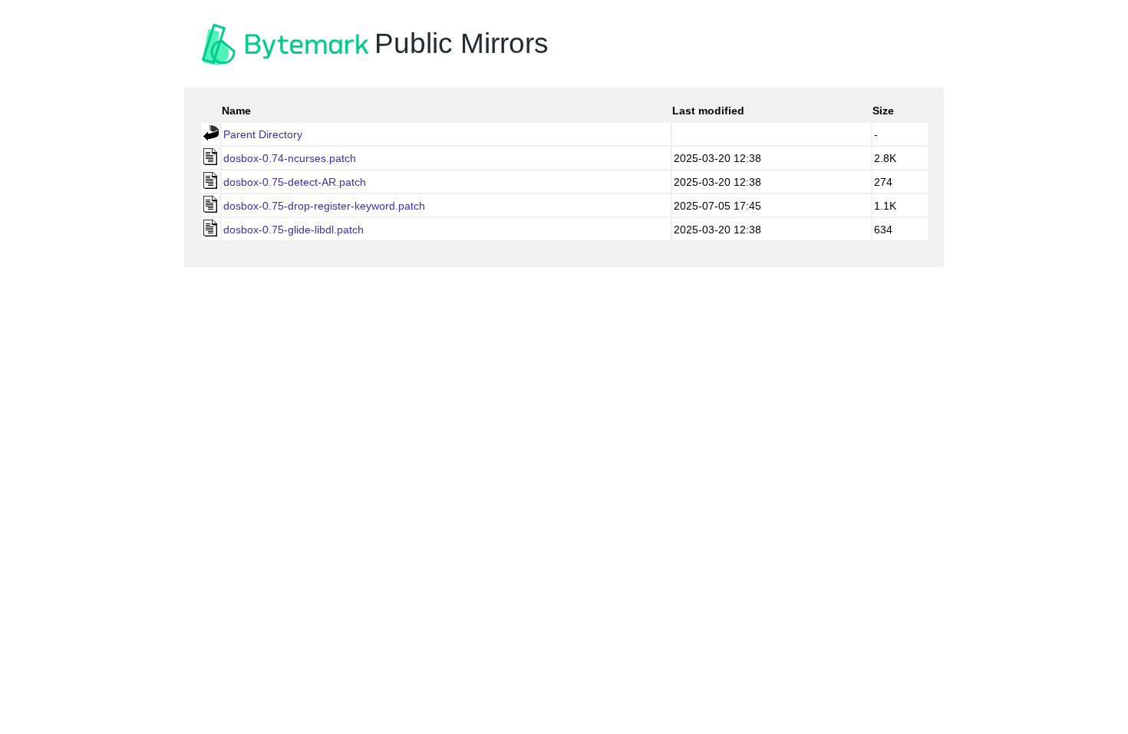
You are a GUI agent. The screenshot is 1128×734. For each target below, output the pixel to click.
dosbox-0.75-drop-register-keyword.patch (324, 206)
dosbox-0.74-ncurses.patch (289, 158)
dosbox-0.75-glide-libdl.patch (293, 229)
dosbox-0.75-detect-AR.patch (294, 182)
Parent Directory (262, 134)
